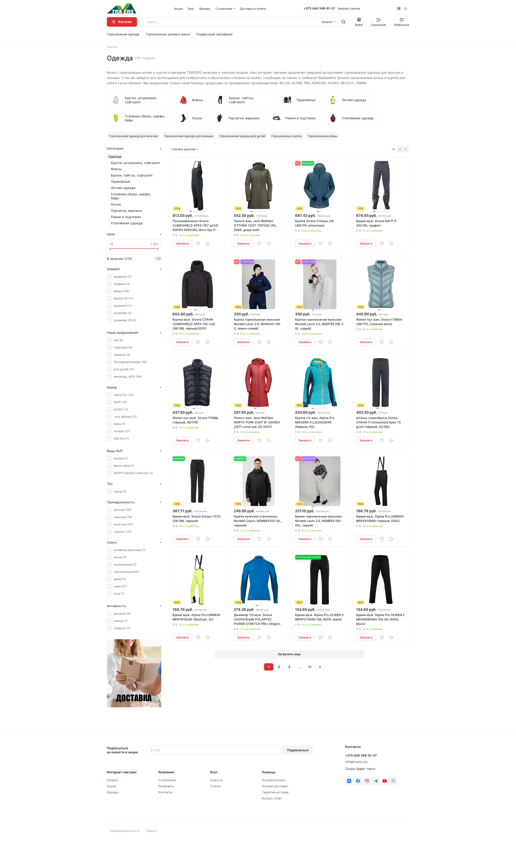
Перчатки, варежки (126, 211)
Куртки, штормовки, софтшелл (135, 163)
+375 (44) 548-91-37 (319, 8)
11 (309, 667)
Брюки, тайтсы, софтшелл (131, 175)
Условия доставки (275, 786)
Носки (116, 204)
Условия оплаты (273, 780)
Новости (216, 780)
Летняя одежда (123, 188)
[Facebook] (358, 781)
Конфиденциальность (125, 830)
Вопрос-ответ (272, 798)
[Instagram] (367, 781)
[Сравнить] (207, 243)
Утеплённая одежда (127, 223)
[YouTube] (385, 781)
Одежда (114, 156)
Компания (166, 772)
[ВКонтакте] (349, 781)
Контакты (165, 792)
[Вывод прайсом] (406, 149)
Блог (214, 772)
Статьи (215, 786)
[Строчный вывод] (400, 149)
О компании (167, 780)
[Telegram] (376, 781)
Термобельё (120, 181)
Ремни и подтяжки (126, 217)
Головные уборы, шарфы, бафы (131, 196)
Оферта (151, 830)
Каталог (113, 780)
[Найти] (343, 22)
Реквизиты (166, 786)
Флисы (116, 169)
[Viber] (393, 781)
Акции (111, 786)
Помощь (269, 772)
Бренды (112, 792)
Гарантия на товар (275, 792)
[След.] (320, 667)
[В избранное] (198, 243)
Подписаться (297, 750)
